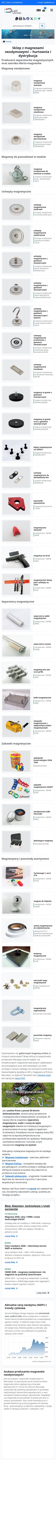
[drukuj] (20, 18)
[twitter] (31, 18)
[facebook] (28, 18)
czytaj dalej (10, 1236)
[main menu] (51, 10)
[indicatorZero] (26, 35)
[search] (42, 25)
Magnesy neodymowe (16, 1157)
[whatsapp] (35, 18)
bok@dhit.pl (49, 2)
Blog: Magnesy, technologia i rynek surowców (27, 1207)
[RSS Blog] (24, 18)
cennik (32, 1188)
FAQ (3, 2)
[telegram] (38, 18)
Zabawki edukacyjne (16, 1176)
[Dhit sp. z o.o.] (14, 10)
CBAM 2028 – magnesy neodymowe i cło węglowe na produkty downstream (25, 1273)
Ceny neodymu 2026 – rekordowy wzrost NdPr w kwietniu (25, 1247)
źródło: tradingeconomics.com (41, 1361)
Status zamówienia (14, 2)
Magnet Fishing (13, 1163)
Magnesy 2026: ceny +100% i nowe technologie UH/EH (22, 1218)
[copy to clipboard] (16, 18)
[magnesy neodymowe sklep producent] (28, 1094)
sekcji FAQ (20, 1078)
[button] (39, 10)
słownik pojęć (44, 1075)
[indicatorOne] (30, 35)
